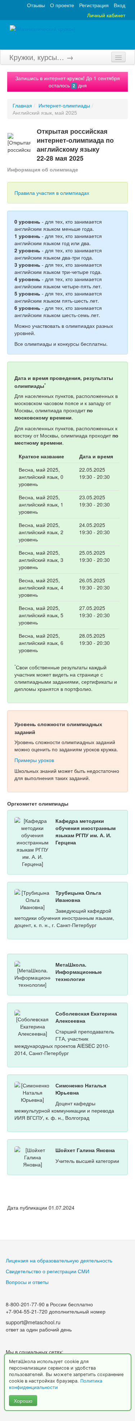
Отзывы (36, 5)
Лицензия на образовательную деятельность (59, 1260)
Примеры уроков (34, 760)
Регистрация (94, 5)
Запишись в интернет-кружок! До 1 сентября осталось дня (67, 81)
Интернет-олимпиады (64, 105)
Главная (22, 105)
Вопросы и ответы (27, 1281)
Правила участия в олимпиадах (51, 192)
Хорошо (23, 1400)
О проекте (62, 5)
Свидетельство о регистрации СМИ (47, 1271)
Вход (119, 5)
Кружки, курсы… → (41, 57)
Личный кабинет (106, 15)
